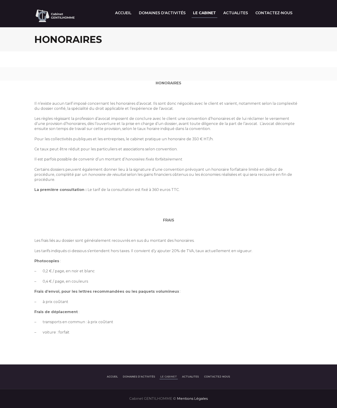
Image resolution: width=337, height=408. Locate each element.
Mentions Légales (192, 399)
